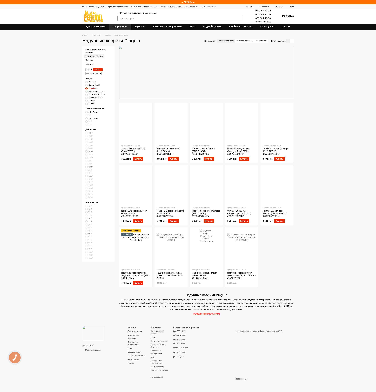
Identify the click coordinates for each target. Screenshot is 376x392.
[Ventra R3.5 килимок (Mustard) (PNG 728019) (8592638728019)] (277, 185)
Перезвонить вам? (263, 22)
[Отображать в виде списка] (292, 41)
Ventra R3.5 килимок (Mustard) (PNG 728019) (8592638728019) (275, 213)
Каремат (89, 60)
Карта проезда (241, 379)
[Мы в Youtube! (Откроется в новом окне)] (224, 6)
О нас (84, 7)
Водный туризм (212, 26)
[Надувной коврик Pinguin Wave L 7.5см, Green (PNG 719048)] (171, 247)
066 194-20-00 (263, 18)
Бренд (88, 78)
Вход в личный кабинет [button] (157, 332)
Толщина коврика (94, 108)
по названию (261, 41)
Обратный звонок (180, 348)
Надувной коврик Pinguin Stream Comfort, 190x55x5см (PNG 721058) (241, 275)
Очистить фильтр (93, 74)
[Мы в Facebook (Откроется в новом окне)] (220, 6)
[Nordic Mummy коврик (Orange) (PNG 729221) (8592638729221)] (241, 123)
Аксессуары (267, 26)
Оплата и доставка (97, 7)
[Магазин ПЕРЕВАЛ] (93, 333)
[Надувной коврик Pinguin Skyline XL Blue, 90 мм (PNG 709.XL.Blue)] (135, 247)
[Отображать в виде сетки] (288, 41)
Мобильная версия (93, 350)
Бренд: (89, 70)
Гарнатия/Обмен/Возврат (118, 7)
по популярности (226, 41)
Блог (156, 7)
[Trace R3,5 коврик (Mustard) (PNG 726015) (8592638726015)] (206, 185)
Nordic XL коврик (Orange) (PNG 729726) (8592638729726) (276, 151)
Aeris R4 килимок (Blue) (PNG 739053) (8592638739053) (133, 151)
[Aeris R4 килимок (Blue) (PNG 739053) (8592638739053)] (135, 123)
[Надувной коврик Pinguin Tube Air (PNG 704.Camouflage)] (206, 247)
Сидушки (89, 64)
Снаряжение (120, 26)
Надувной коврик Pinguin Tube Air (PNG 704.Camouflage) (204, 275)
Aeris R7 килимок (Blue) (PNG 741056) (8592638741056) (168, 151)
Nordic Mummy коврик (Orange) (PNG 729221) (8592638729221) (238, 151)
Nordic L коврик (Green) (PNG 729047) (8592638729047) (203, 151)
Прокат (286, 26)
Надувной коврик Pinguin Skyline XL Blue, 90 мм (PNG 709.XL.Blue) (135, 275)
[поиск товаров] (240, 18)
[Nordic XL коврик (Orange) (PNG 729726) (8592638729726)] (277, 123)
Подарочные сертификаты (172, 7)
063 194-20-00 (263, 14)
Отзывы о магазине (208, 7)
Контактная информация (141, 7)
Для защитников (95, 26)
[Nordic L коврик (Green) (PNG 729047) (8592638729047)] (206, 123)
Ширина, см (91, 202)
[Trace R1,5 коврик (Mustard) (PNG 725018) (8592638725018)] (171, 185)
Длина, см (90, 129)
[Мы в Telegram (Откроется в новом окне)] (231, 6)
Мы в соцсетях (191, 7)
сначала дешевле (245, 41)
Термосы (140, 26)
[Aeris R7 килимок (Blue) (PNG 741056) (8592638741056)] (171, 123)
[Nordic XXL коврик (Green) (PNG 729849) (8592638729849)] (135, 185)
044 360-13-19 (263, 10)
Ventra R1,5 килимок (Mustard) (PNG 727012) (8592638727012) (239, 213)
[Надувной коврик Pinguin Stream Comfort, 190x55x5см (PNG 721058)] (241, 247)
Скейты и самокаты (240, 26)
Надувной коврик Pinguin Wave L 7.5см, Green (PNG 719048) (170, 275)
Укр (247, 6)
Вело (192, 26)
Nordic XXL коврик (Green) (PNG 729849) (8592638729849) (134, 213)
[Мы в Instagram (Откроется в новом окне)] (227, 6)
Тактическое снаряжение (167, 26)
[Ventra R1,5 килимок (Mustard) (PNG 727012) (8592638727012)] (241, 185)
